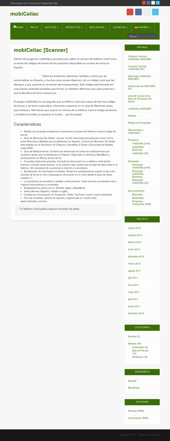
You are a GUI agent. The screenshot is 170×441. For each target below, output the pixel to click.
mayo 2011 (134, 292)
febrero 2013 (135, 242)
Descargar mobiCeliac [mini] (141, 166)
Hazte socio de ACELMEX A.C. (141, 87)
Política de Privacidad (139, 122)
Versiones (137, 356)
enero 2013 (134, 249)
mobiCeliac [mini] (141, 143)
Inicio (34, 27)
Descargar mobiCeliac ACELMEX (139, 77)
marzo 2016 (134, 228)
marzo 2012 (134, 263)
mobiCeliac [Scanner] (138, 148)
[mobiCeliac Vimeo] (153, 3)
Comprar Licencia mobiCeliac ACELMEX (139, 58)
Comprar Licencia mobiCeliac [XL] (137, 67)
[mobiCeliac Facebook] (148, 3)
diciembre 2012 (136, 256)
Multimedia (138, 197)
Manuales (137, 194)
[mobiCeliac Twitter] (158, 3)
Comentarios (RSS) (138, 418)
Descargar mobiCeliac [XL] (140, 181)
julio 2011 (133, 277)
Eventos (132, 336)
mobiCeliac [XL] (140, 153)
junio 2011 (133, 284)
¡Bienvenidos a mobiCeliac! (135, 131)
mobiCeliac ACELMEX (139, 108)
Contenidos (138, 347)
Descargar (97, 27)
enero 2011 (134, 306)
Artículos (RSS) (136, 410)
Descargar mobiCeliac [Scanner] (138, 173)
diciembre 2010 (136, 313)
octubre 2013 (135, 235)
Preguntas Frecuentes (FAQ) (141, 202)
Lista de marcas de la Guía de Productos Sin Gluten (140, 98)
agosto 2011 (134, 270)
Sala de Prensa (140, 350)
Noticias (51, 27)
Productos (73, 27)
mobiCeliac (24, 13)
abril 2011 (133, 299)
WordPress (134, 387)
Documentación (136, 190)
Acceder (132, 380)
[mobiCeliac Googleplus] (144, 3)
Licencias (119, 27)
